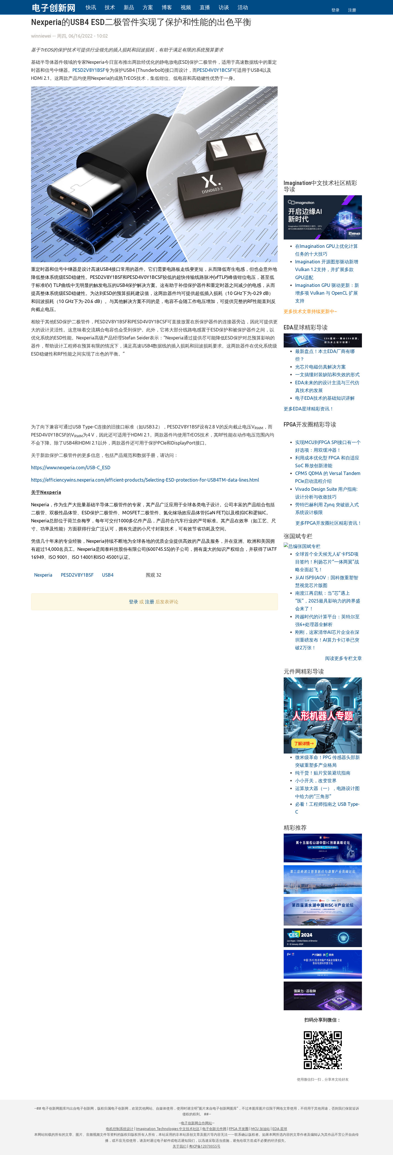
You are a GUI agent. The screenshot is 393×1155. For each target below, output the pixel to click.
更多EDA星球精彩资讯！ (309, 408)
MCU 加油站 (260, 1129)
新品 (129, 7)
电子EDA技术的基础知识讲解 (325, 398)
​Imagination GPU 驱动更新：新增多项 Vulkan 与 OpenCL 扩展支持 (327, 293)
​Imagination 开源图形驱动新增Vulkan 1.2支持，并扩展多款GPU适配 (326, 269)
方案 (148, 7)
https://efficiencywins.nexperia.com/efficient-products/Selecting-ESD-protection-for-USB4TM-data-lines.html (145, 479)
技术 (110, 7)
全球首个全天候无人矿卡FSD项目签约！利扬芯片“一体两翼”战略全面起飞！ (327, 561)
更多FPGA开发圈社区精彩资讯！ (328, 523)
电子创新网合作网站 (196, 1123)
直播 (205, 7)
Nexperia (42, 575)
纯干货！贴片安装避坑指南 (322, 772)
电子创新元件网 (214, 1129)
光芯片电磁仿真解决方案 (320, 366)
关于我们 (179, 1146)
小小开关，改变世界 (316, 780)
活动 (243, 7)
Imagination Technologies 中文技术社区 (168, 1129)
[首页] (57, 7)
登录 (335, 10)
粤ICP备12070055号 (204, 1146)
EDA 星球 (279, 1129)
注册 (352, 10)
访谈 (224, 7)
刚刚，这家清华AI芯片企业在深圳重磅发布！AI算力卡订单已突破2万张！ (327, 639)
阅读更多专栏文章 (343, 658)
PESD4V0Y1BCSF (214, 70)
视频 (186, 7)
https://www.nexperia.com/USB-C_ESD (70, 467)
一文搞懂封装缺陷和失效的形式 (327, 374)
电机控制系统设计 (119, 1129)
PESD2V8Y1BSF (89, 70)
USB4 (107, 575)
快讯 (91, 7)
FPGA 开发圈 (239, 1129)
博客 (167, 7)
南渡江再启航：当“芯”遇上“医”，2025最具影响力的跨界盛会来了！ (327, 600)
